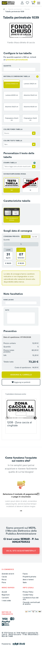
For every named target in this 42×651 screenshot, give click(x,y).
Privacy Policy (28, 592)
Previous (6, 417)
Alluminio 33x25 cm (11, 107)
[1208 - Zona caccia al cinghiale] (21, 409)
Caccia (27, 9)
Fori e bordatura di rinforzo (12, 219)
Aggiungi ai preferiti (22, 382)
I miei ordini (6, 600)
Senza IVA (26, 236)
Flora (4, 582)
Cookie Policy (28, 595)
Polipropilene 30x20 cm (11, 119)
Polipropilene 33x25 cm (30, 119)
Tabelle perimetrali (15, 9)
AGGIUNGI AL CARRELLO (21, 375)
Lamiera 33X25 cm (30, 84)
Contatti (5, 597)
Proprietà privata (29, 576)
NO (12, 190)
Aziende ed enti (8, 573)
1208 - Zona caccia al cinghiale (19, 424)
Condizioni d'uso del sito (30, 598)
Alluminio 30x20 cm (30, 95)
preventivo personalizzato (17, 60)
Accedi (4, 592)
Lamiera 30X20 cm (11, 84)
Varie (25, 582)
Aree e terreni (28, 579)
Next (34, 417)
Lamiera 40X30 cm (11, 95)
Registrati (5, 595)
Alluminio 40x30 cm (30, 107)
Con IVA (34, 236)
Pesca (4, 579)
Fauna (25, 573)
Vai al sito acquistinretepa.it (21, 551)
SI (30, 190)
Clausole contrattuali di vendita (31, 603)
